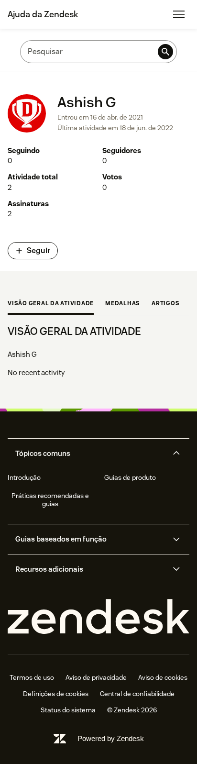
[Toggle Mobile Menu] (178, 14)
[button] (90, 453)
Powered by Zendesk (110, 738)
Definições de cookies (55, 693)
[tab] (51, 304)
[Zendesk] (98, 617)
